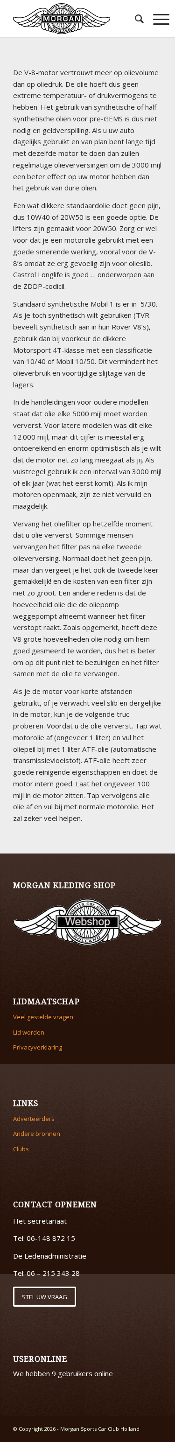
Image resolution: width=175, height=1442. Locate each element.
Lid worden (28, 1032)
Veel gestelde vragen (43, 1017)
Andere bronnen (36, 1133)
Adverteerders (34, 1118)
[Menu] (156, 18)
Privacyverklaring (37, 1047)
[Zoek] (135, 18)
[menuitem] (135, 18)
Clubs (21, 1149)
